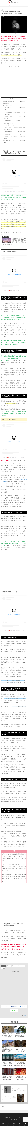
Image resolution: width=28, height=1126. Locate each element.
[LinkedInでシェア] (17, 674)
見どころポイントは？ (8, 105)
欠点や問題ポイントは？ (8, 123)
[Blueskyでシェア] (17, 666)
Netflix (9, 966)
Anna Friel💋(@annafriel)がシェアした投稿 (14, 191)
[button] (25, 553)
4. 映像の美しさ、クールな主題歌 (12, 120)
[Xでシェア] (5, 666)
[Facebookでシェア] (5, 670)
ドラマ (4, 966)
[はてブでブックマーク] (23, 670)
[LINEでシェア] (5, 674)
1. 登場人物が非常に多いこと (11, 125)
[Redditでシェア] (17, 670)
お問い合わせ (14, 1119)
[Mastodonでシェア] (11, 666)
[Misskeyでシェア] (23, 666)
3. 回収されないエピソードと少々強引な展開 (14, 131)
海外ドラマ (22, 966)
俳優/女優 (15, 966)
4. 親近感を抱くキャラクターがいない (13, 134)
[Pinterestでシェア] (11, 674)
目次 (12, 98)
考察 (4, 968)
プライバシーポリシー (20, 1117)
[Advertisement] (14, 82)
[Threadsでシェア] (11, 670)
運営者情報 (7, 1117)
